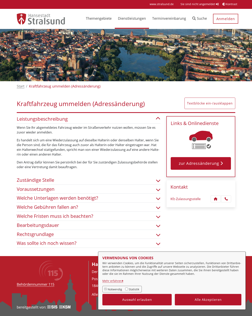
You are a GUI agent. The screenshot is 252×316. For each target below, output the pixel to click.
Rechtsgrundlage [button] (35, 234)
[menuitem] (162, 4)
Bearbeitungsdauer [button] (38, 225)
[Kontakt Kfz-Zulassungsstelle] (215, 198)
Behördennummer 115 (35, 284)
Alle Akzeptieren (208, 299)
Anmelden (225, 18)
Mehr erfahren (112, 281)
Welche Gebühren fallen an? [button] (47, 207)
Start (20, 86)
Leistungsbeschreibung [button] (42, 119)
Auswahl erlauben (137, 299)
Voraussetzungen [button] (36, 189)
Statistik (134, 289)
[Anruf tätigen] (226, 198)
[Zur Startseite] (41, 18)
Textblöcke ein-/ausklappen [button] (210, 103)
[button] (199, 19)
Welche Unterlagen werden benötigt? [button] (57, 198)
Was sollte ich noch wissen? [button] (46, 243)
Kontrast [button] (231, 4)
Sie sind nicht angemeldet (198, 4)
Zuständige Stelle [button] (35, 180)
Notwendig (115, 289)
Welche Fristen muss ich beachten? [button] (55, 216)
